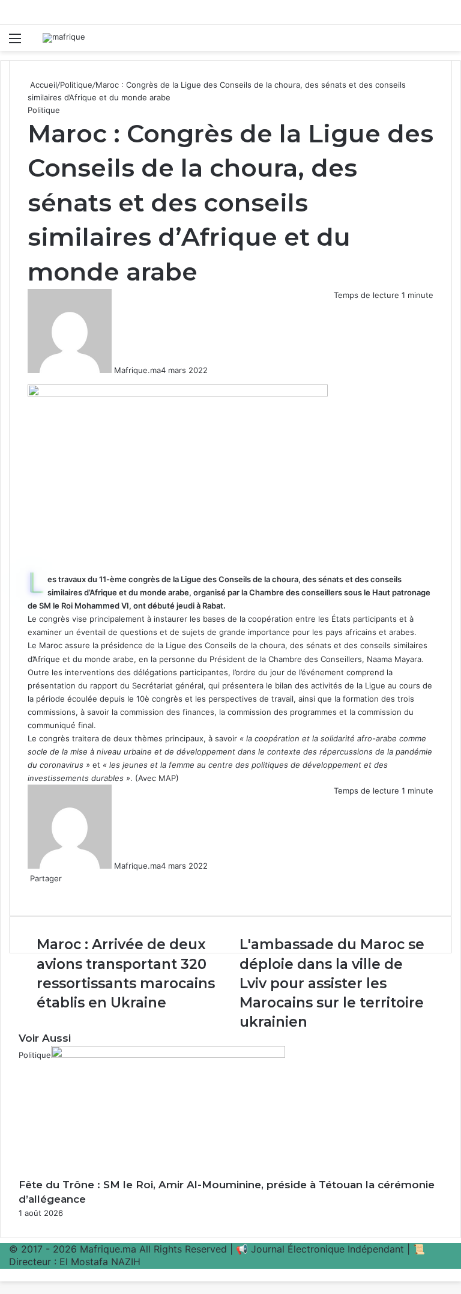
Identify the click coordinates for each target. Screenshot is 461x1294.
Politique (76, 85)
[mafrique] (64, 38)
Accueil (42, 85)
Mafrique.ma (137, 370)
